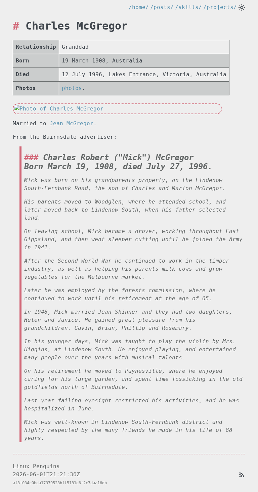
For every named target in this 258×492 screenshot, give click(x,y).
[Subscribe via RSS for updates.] (241, 474)
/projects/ (220, 7)
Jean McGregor (71, 123)
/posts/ (162, 7)
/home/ (139, 7)
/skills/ (188, 7)
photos (72, 88)
